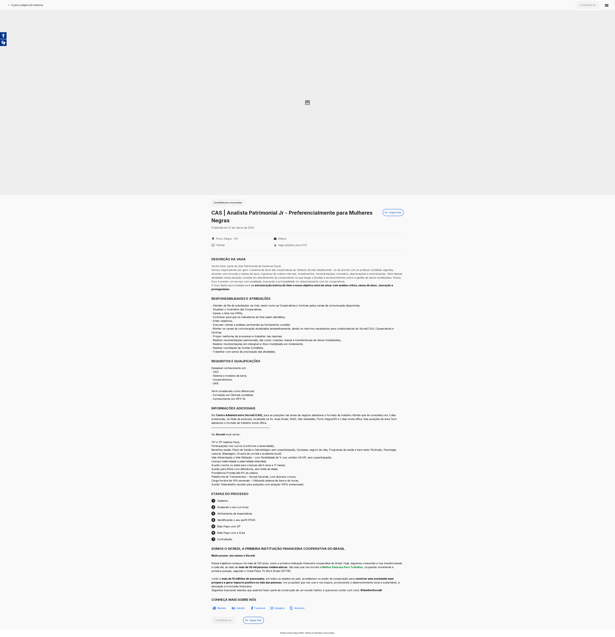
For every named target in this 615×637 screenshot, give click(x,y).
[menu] (607, 5)
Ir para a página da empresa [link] (27, 5)
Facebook (259, 608)
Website (221, 608)
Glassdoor (299, 608)
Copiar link (395, 212)
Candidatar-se (588, 5)
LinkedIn (240, 608)
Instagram (280, 608)
